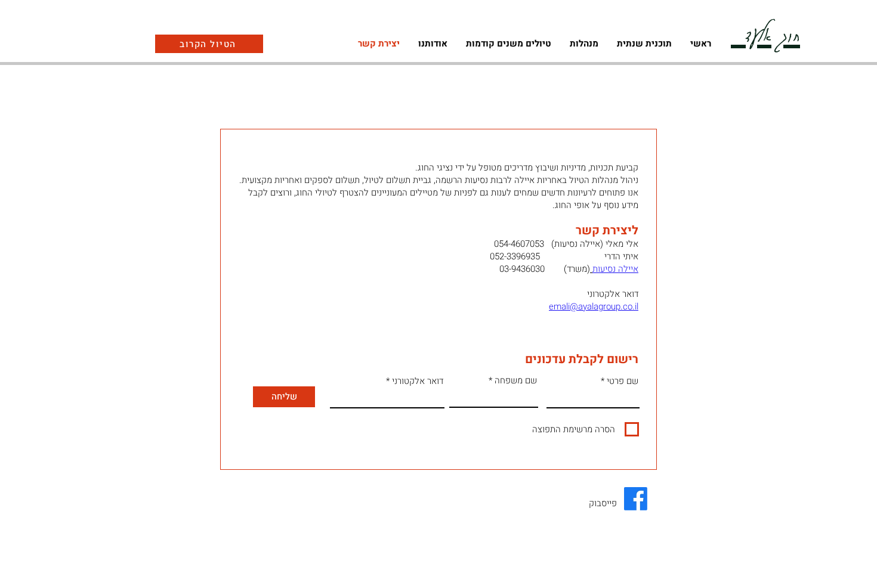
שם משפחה (516, 380)
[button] (583, 43)
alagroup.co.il (612, 306)
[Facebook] (635, 498)
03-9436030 (521, 268)
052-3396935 (515, 256)
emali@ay (568, 306)
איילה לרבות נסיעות (500, 180)
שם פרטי (622, 381)
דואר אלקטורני (417, 381)
